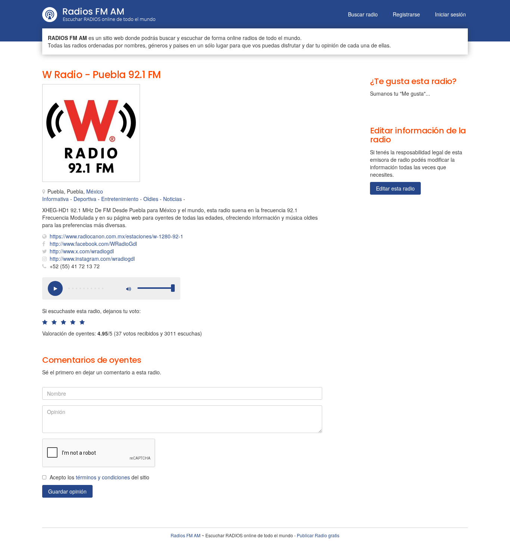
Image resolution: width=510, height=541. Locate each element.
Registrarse (406, 14)
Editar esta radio (395, 188)
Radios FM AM (185, 535)
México (94, 191)
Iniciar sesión (450, 14)
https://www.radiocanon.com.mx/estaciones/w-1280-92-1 (116, 236)
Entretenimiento (120, 199)
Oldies (150, 199)
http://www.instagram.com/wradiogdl (92, 258)
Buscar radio (363, 14)
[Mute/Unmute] (128, 288)
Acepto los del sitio (99, 477)
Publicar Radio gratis (318, 535)
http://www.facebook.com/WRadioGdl (93, 243)
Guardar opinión (67, 491)
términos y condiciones (103, 477)
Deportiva (85, 199)
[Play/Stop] (55, 288)
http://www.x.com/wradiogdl (82, 251)
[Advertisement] (225, 101)
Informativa (55, 199)
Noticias (172, 199)
